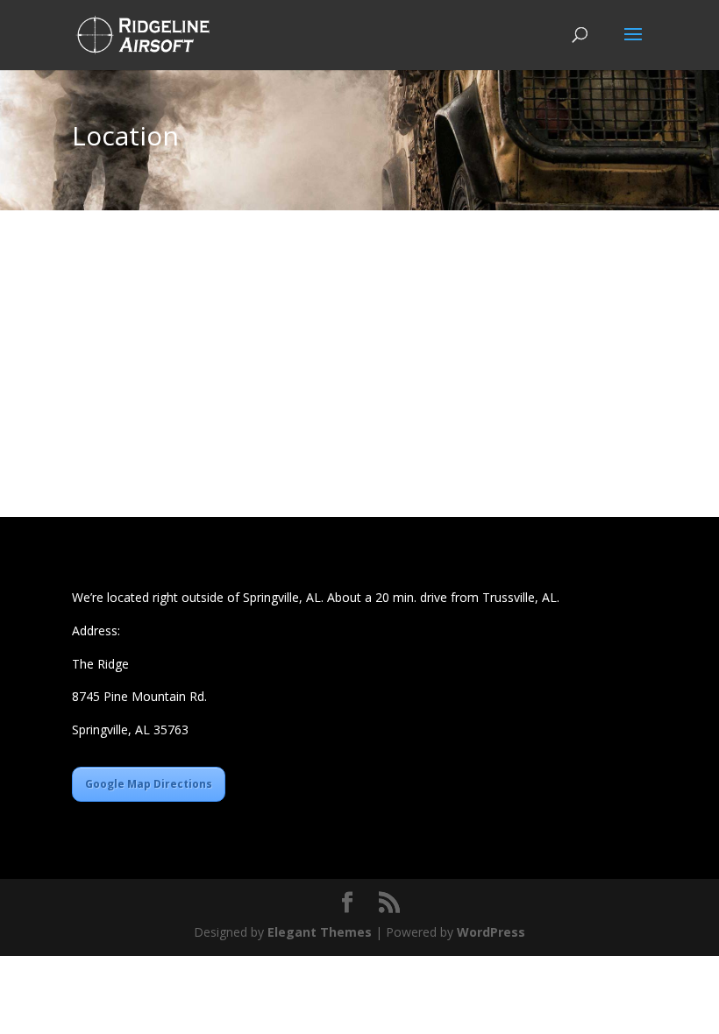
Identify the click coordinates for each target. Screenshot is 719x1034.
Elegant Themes (319, 932)
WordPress (491, 932)
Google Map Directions (148, 783)
